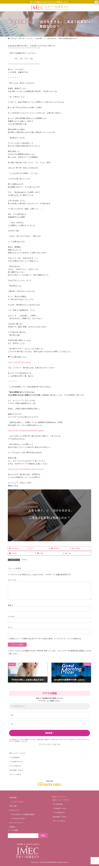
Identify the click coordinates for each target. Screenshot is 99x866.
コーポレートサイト (17, 802)
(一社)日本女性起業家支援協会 (47, 862)
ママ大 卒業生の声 (15, 766)
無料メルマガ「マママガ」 (18, 753)
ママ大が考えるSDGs (18, 818)
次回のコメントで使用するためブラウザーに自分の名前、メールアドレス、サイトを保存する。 (46, 639)
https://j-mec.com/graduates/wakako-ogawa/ (26, 430)
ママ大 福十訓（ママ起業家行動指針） (23, 814)
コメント (12, 580)
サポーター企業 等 (15, 774)
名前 (10, 605)
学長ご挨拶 (13, 806)
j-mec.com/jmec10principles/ (19, 362)
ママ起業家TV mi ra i (16, 762)
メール (11, 616)
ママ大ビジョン (14, 810)
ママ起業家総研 (14, 757)
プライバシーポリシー (46, 744)
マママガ (24, 560)
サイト (10, 627)
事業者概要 (13, 797)
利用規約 (12, 827)
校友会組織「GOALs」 (16, 770)
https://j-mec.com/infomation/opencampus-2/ (26, 469)
